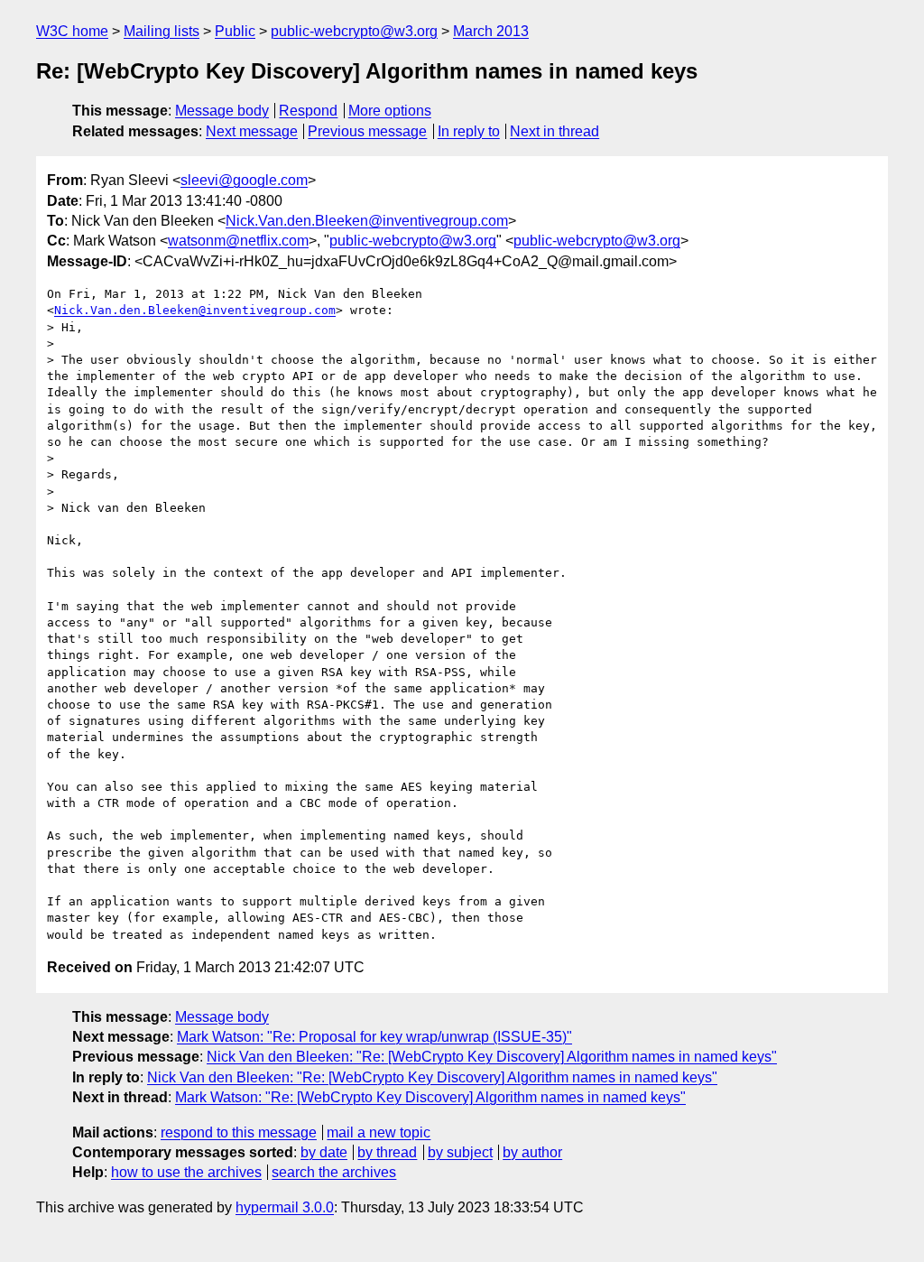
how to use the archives (186, 1172)
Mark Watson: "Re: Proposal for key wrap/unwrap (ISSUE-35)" (374, 1036)
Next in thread (554, 131)
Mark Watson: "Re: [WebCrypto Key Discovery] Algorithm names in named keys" (430, 1097)
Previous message (367, 131)
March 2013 (491, 31)
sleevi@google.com (244, 180)
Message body (222, 110)
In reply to (469, 131)
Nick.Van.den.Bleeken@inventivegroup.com (367, 220)
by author (532, 1152)
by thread (387, 1152)
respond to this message (239, 1132)
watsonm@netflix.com (238, 240)
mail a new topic (378, 1132)
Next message (252, 131)
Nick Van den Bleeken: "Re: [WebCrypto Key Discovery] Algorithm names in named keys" (492, 1056)
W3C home (72, 31)
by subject (460, 1152)
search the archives (334, 1172)
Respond (308, 110)
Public (235, 31)
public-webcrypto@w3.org (354, 31)
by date (323, 1152)
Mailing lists (161, 31)
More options (389, 110)
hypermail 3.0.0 (285, 1207)
